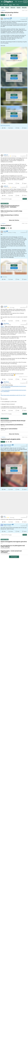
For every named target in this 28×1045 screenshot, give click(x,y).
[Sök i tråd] (9, 15)
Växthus (17, 220)
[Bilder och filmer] (11, 15)
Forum (10, 4)
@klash (2, 326)
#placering (3, 125)
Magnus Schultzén (8, 444)
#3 (26, 186)
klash (5, 231)
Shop (17, 4)
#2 (26, 154)
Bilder (14, 4)
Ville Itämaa (6, 323)
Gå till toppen (14, 556)
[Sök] (16, 1)
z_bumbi (5, 306)
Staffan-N (6, 154)
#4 (26, 381)
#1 (26, 18)
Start (2, 4)
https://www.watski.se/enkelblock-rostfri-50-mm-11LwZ (13, 395)
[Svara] (6, 15)
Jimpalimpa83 (7, 18)
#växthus (8, 125)
